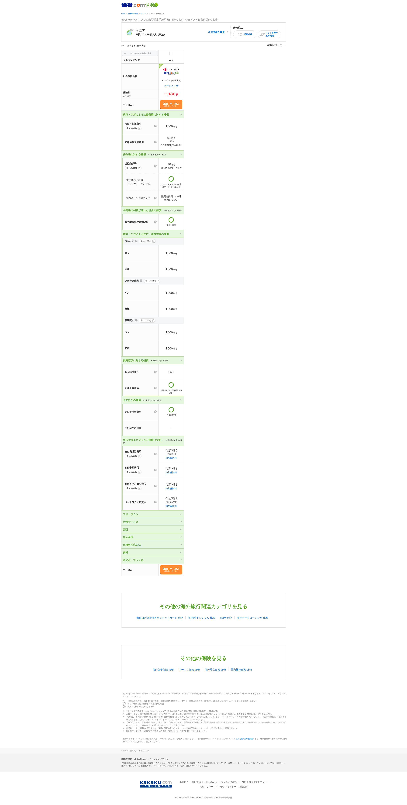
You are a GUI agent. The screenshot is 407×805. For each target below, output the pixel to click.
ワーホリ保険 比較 (189, 669)
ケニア (143, 13)
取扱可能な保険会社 (244, 738)
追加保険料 (171, 457)
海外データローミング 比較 (252, 617)
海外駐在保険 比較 (215, 669)
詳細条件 (248, 34)
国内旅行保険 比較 (241, 669)
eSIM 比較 (226, 617)
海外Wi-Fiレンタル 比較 (201, 617)
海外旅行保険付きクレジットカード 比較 (159, 617)
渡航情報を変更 (216, 32)
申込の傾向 (132, 128)
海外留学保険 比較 (163, 669)
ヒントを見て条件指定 (272, 34)
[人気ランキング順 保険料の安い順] (276, 45)
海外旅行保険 (133, 13)
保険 (123, 13)
